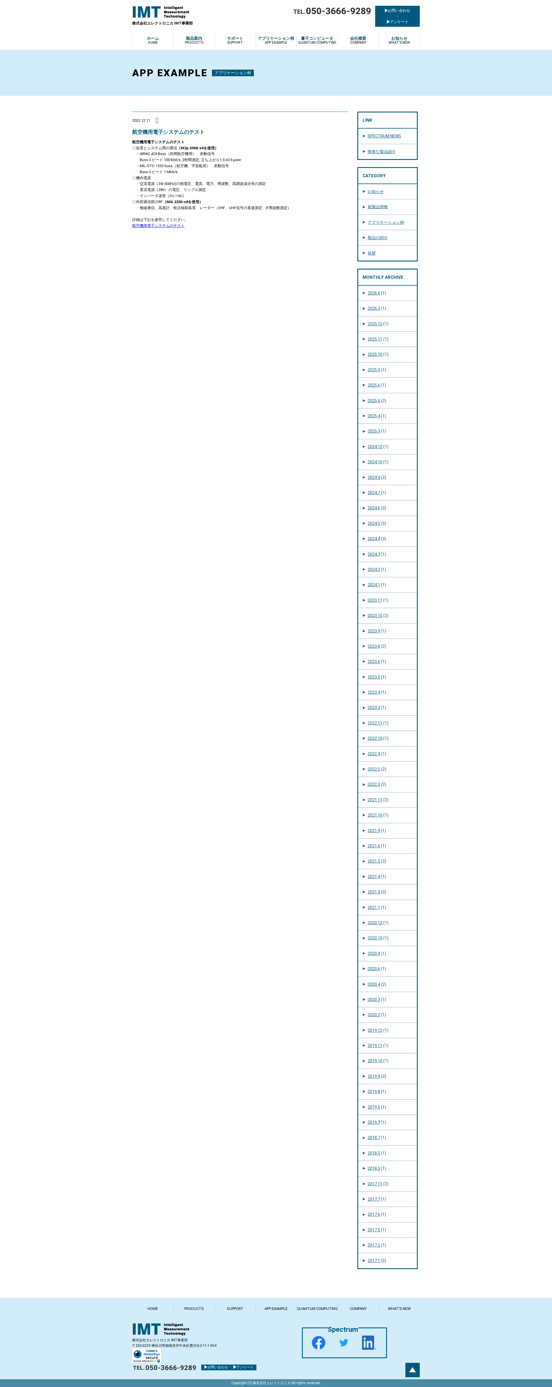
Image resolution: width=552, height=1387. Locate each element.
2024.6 (374, 508)
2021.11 (375, 800)
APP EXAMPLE (276, 1308)
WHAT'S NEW (399, 1308)
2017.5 (374, 1230)
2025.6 (374, 385)
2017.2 (374, 1245)
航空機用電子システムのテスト (158, 225)
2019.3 (374, 1122)
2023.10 (375, 615)
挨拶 (372, 253)
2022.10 (375, 738)
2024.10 (375, 462)
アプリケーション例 (386, 222)
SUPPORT (235, 1308)
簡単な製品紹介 (382, 151)
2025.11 (375, 339)
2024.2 (374, 569)
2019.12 (375, 1030)
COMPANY (358, 1308)
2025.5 (374, 400)
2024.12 (375, 446)
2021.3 (374, 892)
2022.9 (374, 754)
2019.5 (374, 1107)
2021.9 (374, 830)
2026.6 (374, 293)
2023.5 (374, 677)
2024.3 (374, 554)
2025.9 (374, 370)
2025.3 (374, 431)
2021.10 (375, 815)
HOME (152, 1308)
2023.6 (374, 661)
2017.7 (374, 1199)
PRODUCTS (194, 1308)
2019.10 (375, 1061)
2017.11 (375, 1184)
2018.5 (374, 1153)
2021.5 (374, 861)
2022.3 (374, 784)
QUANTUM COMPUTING (317, 1308)
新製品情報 (378, 207)
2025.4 (374, 416)
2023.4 (374, 692)
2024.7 (374, 492)
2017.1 (374, 1260)
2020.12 (375, 922)
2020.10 (375, 938)
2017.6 (374, 1214)
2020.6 (374, 968)
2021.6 (374, 846)
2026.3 (374, 308)
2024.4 (374, 538)
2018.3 (374, 1168)
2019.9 (374, 1076)
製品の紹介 (378, 237)
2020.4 (374, 984)
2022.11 (375, 723)
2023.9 (374, 631)
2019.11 (375, 1045)
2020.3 (374, 999)
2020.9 (374, 953)
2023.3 (374, 707)
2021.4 (374, 876)
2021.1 (374, 907)
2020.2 (374, 1014)
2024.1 (374, 584)
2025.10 (375, 354)
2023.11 (375, 600)
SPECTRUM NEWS (384, 136)
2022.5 (374, 769)
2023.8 (374, 646)
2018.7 (374, 1137)
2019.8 (374, 1091)
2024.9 (374, 477)
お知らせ (376, 191)
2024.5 (374, 523)
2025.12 (375, 324)
